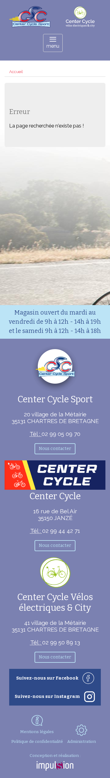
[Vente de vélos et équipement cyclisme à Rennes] (29, 25)
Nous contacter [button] (55, 448)
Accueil (16, 71)
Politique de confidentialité (37, 741)
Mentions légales (37, 731)
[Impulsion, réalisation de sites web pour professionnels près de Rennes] (55, 766)
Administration (81, 741)
